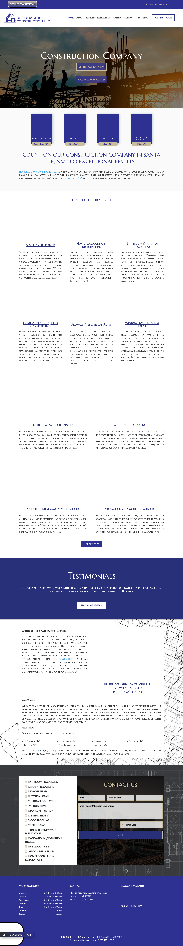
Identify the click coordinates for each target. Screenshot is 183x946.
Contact (129, 17)
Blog (145, 17)
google (123, 913)
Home (71, 17)
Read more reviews (91, 605)
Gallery (117, 17)
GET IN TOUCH (163, 17)
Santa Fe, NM (75, 178)
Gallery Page (91, 544)
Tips (138, 17)
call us (35, 750)
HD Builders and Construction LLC (38, 171)
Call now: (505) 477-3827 (91, 79)
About (79, 17)
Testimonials (103, 17)
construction (66, 658)
